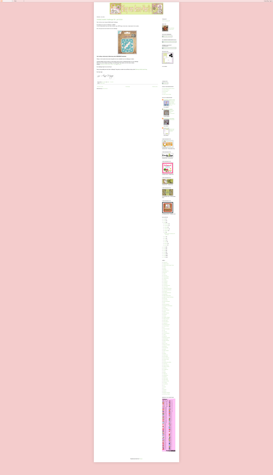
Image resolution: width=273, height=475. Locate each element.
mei (165, 238)
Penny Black (165, 356)
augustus (166, 230)
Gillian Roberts (166, 313)
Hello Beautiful (171, 119)
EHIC (164, 302)
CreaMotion (165, 281)
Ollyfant (164, 353)
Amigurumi (165, 262)
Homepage (128, 86)
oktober (165, 227)
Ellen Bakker (165, 91)
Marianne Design (166, 337)
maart (165, 241)
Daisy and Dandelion (167, 289)
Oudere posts (154, 86)
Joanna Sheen (166, 326)
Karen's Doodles (166, 328)
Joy (164, 327)
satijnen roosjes (166, 366)
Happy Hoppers (166, 318)
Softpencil (165, 373)
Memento (165, 346)
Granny (164, 92)
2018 (164, 219)
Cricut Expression (166, 285)
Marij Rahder (165, 339)
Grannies (165, 314)
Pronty (164, 360)
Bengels (164, 269)
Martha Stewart (166, 340)
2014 (164, 248)
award (164, 266)
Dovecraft (165, 298)
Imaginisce (165, 323)
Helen (112, 64)
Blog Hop (165, 272)
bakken (164, 268)
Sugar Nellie (165, 379)
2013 (164, 250)
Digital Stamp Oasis (167, 295)
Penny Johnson (166, 357)
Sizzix (164, 370)
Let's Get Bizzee (166, 333)
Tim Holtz (165, 382)
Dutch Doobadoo (166, 301)
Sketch (164, 372)
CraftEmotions (166, 278)
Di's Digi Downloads (167, 292)
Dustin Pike (165, 299)
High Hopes (165, 320)
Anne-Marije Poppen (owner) (168, 88)
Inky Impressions (166, 324)
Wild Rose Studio (166, 394)
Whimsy (164, 391)
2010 (164, 255)
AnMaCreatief (102, 83)
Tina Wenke (165, 383)
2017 (164, 220)
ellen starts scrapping (168, 109)
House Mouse (166, 321)
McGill (164, 341)
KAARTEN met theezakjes (169, 118)
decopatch (165, 291)
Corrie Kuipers (166, 276)
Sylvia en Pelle (166, 381)
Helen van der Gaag (167, 94)
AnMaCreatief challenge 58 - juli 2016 (109, 19)
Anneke (105, 64)
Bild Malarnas (165, 271)
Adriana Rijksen (166, 89)
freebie (164, 311)
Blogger (140, 458)
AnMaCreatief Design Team (168, 265)
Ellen (109, 64)
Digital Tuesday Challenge (168, 297)
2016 (164, 222)
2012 (164, 252)
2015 (164, 247)
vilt (163, 388)
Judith (115, 64)
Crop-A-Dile (165, 286)
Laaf (164, 330)
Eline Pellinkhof (166, 304)
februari (166, 243)
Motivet (164, 349)
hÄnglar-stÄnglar (166, 317)
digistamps (165, 294)
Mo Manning (165, 347)
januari (165, 245)
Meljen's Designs (166, 344)
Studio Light (165, 378)
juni (165, 236)
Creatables (165, 282)
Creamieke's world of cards (169, 99)
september (166, 228)
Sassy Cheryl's (166, 365)
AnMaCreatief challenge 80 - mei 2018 (171, 130)
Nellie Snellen (166, 350)
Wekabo (164, 389)
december (166, 223)
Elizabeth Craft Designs (167, 305)
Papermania (165, 354)
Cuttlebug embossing (167, 288)
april (165, 240)
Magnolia (165, 336)
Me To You (165, 343)
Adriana (102, 64)
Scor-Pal (165, 368)
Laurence (165, 331)
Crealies (164, 279)
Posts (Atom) (105, 88)
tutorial (164, 386)
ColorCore (165, 275)
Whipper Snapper (166, 392)
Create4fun (165, 284)
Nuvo (164, 352)
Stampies (165, 376)
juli (165, 232)
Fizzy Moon (165, 308)
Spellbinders (165, 375)
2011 (164, 253)
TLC (164, 385)
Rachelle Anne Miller (167, 362)
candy (164, 273)
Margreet (119, 64)
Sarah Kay (165, 363)
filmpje (164, 307)
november (166, 225)
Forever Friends (166, 310)
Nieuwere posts (100, 86)
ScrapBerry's (165, 369)
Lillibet (164, 334)
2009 (164, 257)
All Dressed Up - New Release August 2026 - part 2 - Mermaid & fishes (172, 102)
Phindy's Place (166, 359)
